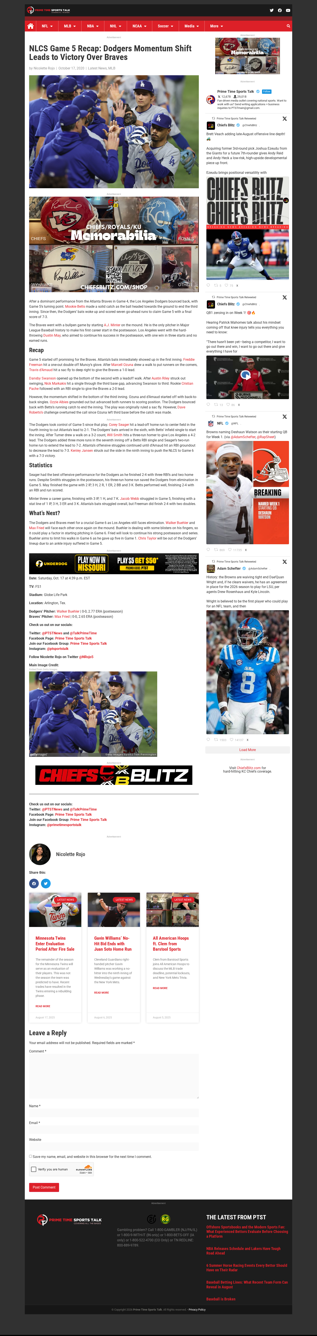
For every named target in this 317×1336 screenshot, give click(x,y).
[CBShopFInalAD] (114, 291)
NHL (113, 26)
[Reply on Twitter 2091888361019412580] (209, 550)
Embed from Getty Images (43, 669)
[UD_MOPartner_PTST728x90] (114, 573)
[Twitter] (272, 10)
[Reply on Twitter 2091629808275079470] (209, 740)
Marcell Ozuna (122, 365)
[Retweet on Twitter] (213, 118)
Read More (43, 1006)
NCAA (137, 26)
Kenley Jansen (82, 450)
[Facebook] (280, 10)
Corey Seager (119, 425)
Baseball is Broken (220, 1299)
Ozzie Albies (59, 402)
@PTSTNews (52, 633)
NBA (90, 26)
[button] (288, 26)
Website (35, 1140)
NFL (45, 26)
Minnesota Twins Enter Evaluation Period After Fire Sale (55, 944)
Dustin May (52, 335)
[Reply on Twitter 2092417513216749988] (209, 286)
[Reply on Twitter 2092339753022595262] (209, 405)
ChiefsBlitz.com (249, 768)
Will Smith (114, 435)
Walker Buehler (177, 523)
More (214, 26)
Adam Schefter (229, 568)
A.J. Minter (112, 325)
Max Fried (36, 528)
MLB (67, 26)
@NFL (234, 423)
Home (30, 26)
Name (35, 1106)
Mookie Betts (75, 306)
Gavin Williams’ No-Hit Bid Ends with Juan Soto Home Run (113, 944)
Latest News (97, 68)
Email (34, 1123)
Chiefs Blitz (226, 125)
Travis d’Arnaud (41, 370)
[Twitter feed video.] (247, 377)
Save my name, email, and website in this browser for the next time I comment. (92, 1157)
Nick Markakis (55, 383)
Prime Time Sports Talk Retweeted (236, 118)
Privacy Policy (197, 1309)
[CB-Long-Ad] (113, 784)
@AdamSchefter (243, 437)
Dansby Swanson (42, 378)
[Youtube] (288, 10)
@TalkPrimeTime (83, 633)
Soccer (163, 26)
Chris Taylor (147, 538)
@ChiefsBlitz (249, 125)
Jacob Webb (129, 499)
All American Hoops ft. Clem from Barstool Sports (171, 944)
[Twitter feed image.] (247, 228)
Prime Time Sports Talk (73, 638)
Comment (37, 1051)
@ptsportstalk (58, 649)
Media (189, 26)
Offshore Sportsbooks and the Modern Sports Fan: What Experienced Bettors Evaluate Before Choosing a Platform (247, 1232)
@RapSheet (266, 437)
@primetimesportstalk (64, 825)
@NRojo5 (86, 657)
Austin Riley (160, 378)
